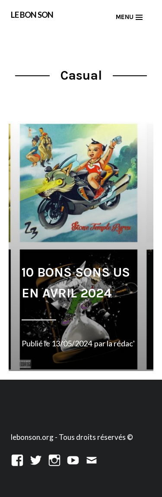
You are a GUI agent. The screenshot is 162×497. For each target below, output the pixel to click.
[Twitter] (35, 459)
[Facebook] (17, 459)
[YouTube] (73, 459)
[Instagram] (54, 459)
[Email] (91, 459)
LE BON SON (32, 14)
